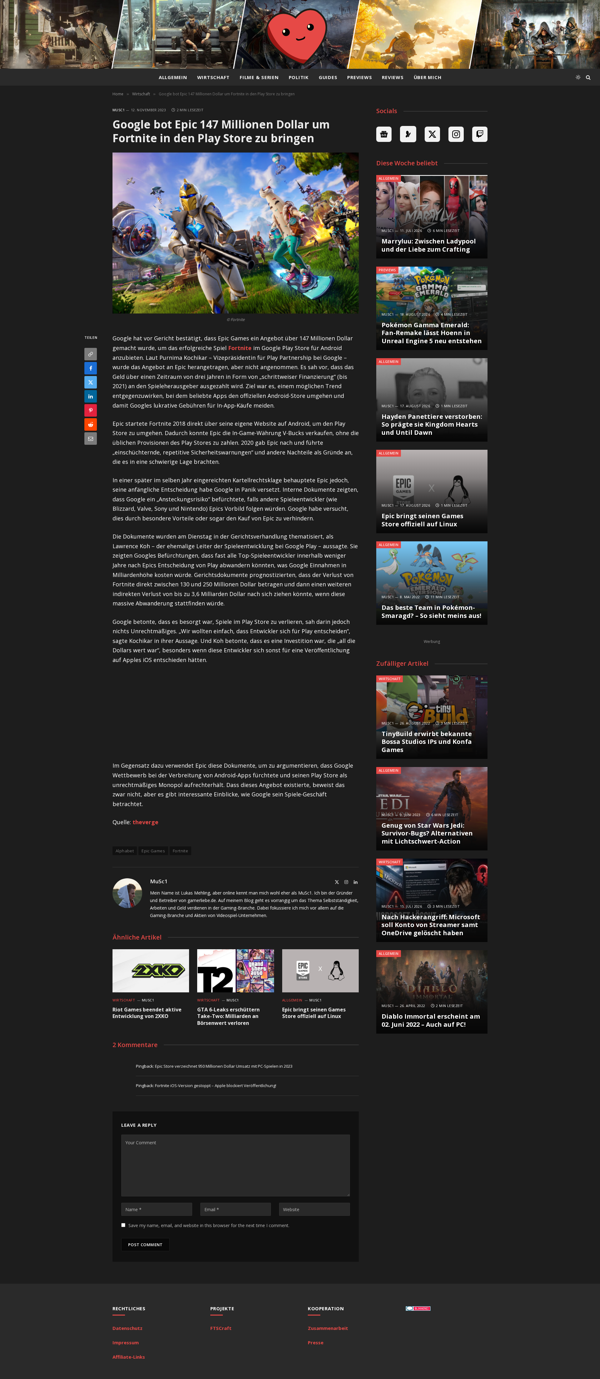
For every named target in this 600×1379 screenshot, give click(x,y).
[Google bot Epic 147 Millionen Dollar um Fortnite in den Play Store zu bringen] (235, 233)
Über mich (428, 77)
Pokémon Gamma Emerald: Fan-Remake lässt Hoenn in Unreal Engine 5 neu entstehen (432, 333)
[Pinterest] (90, 410)
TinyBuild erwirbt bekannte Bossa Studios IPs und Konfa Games (427, 742)
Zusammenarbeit (328, 1328)
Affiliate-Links (128, 1357)
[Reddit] (90, 425)
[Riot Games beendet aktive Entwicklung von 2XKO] (150, 970)
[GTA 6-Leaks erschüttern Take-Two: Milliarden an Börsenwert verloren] (235, 970)
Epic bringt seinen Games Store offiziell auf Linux (314, 1013)
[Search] (588, 77)
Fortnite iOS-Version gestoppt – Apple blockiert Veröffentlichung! (215, 1085)
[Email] (90, 439)
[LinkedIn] (90, 396)
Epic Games (153, 851)
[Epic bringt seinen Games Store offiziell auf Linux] (320, 970)
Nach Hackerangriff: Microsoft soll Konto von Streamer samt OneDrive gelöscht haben (431, 925)
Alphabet (125, 851)
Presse (315, 1342)
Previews (359, 77)
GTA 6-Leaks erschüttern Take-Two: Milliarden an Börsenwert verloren (228, 1016)
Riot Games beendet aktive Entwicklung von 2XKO (147, 1013)
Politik (299, 77)
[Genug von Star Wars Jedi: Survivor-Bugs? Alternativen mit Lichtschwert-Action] (432, 808)
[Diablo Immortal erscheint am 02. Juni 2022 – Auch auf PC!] (432, 992)
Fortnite (240, 348)
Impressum (125, 1342)
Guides (328, 77)
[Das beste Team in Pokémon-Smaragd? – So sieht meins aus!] (432, 583)
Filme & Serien (259, 77)
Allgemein (173, 77)
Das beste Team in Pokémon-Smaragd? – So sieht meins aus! (431, 611)
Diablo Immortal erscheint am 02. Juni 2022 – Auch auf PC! (431, 1020)
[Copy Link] (90, 354)
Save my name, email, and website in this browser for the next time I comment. (208, 1225)
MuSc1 (118, 110)
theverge (145, 822)
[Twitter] (90, 382)
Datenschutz (127, 1328)
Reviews (392, 77)
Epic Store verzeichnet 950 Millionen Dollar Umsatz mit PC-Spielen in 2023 (223, 1066)
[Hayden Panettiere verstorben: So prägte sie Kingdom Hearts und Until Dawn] (432, 400)
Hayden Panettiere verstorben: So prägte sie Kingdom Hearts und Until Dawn (432, 425)
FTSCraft (221, 1328)
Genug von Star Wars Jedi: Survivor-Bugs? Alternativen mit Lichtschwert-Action (427, 833)
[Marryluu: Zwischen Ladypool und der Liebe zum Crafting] (432, 216)
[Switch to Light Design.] (578, 77)
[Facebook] (90, 368)
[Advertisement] (235, 717)
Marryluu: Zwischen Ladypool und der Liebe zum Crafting (429, 245)
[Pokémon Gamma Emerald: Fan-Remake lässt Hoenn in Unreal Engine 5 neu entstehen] (432, 308)
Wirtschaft (213, 77)
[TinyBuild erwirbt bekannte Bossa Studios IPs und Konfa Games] (432, 717)
